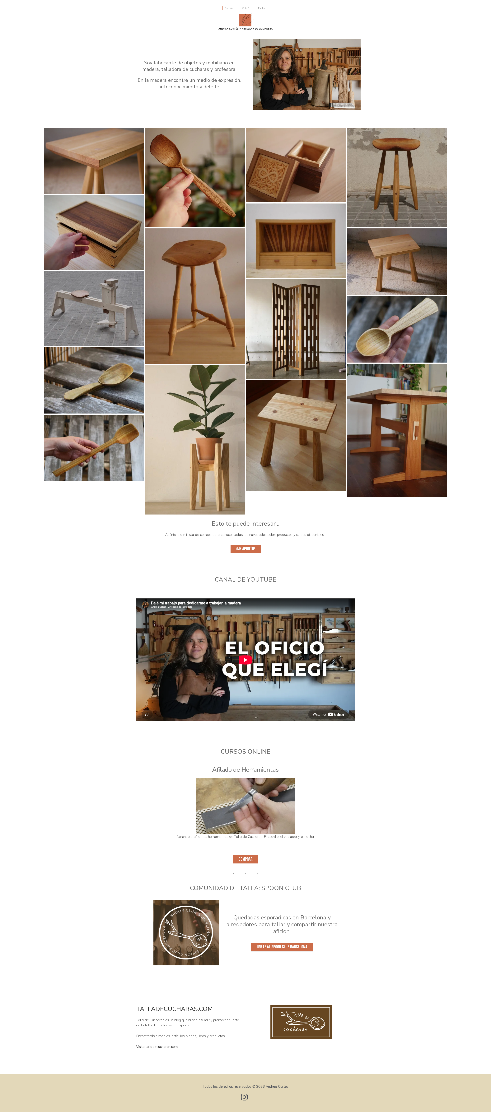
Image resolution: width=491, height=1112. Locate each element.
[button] (282, 947)
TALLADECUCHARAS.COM (174, 1009)
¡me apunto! (245, 548)
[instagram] (245, 1097)
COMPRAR (246, 859)
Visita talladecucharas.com (157, 1046)
